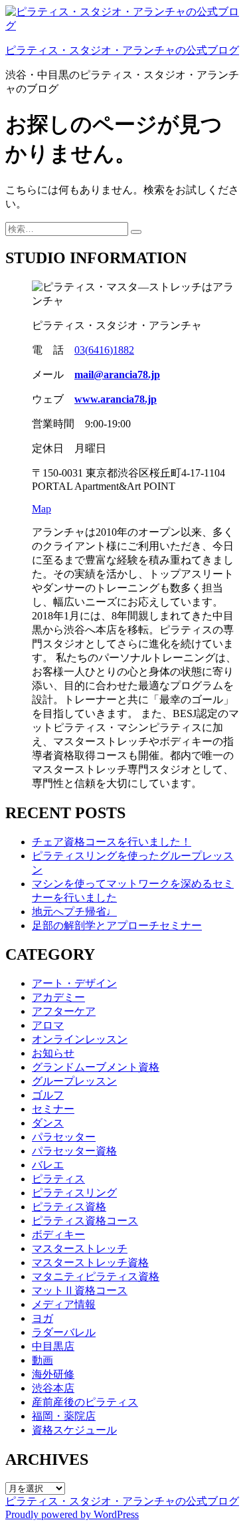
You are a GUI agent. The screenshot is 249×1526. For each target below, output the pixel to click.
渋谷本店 (53, 1388)
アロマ (48, 1025)
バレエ (48, 1164)
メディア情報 (64, 1304)
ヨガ (42, 1318)
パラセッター (64, 1137)
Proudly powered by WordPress (72, 1514)
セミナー (53, 1109)
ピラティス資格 (69, 1206)
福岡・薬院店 (64, 1416)
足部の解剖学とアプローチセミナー (117, 925)
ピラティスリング (74, 1192)
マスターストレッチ (79, 1248)
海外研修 (53, 1374)
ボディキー (58, 1234)
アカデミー (58, 997)
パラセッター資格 (74, 1150)
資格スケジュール (74, 1430)
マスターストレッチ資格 (90, 1262)
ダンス (48, 1123)
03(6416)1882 (104, 350)
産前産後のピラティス (85, 1402)
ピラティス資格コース (85, 1220)
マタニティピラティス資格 (95, 1276)
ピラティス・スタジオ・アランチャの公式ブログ (122, 50)
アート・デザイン (74, 983)
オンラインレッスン (79, 1039)
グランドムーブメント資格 (95, 1067)
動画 (42, 1360)
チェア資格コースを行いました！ (111, 841)
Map (41, 508)
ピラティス (58, 1178)
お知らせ (53, 1053)
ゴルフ (48, 1095)
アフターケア (64, 1011)
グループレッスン (74, 1081)
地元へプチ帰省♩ (74, 911)
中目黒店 (53, 1346)
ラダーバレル (64, 1332)
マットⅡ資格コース (79, 1290)
